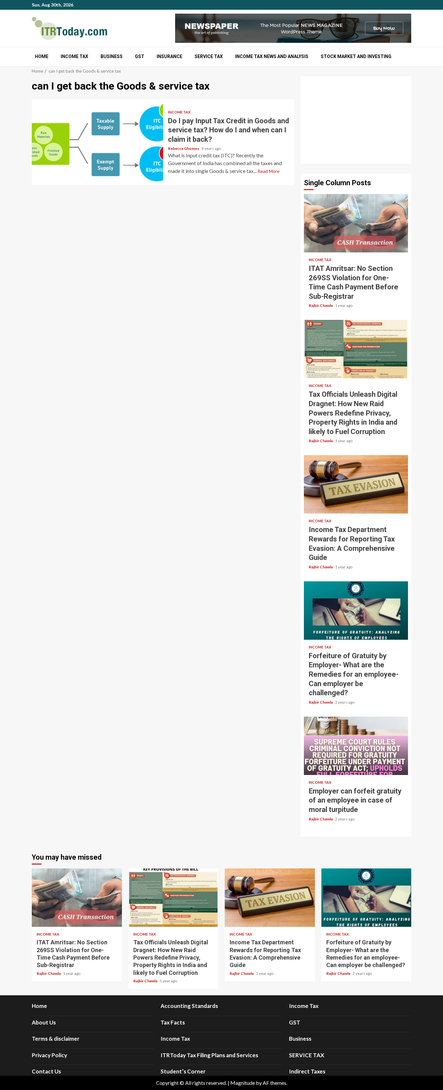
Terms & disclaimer (55, 1038)
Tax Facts (173, 1022)
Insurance (169, 56)
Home (41, 56)
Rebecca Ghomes (184, 148)
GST (139, 56)
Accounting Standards (189, 1005)
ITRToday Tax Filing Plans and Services (209, 1055)
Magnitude (242, 1083)
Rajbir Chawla (321, 305)
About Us (44, 1022)
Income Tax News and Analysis (271, 56)
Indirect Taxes (307, 1071)
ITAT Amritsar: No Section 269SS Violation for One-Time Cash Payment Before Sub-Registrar (356, 223)
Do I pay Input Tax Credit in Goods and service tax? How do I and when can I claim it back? (97, 142)
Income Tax (74, 56)
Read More (268, 171)
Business (112, 56)
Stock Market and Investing (356, 56)
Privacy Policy (49, 1055)
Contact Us (46, 1071)
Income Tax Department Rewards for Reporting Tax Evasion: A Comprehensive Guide (356, 484)
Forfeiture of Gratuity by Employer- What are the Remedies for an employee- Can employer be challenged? (356, 610)
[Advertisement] (356, 120)
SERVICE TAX (209, 56)
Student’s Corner (183, 1071)
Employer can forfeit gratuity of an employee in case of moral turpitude (356, 746)
